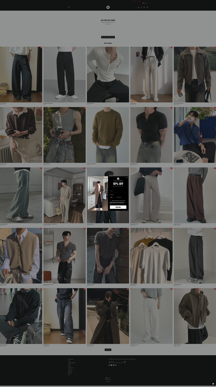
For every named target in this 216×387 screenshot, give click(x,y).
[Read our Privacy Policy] (125, 202)
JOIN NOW (118, 207)
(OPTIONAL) (111, 194)
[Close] (127, 177)
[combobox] (112, 197)
